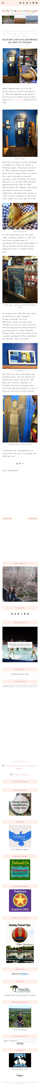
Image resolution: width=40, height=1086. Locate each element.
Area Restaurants (11, 31)
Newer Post (7, 518)
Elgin (16, 34)
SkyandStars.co (19, 1083)
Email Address (10, 1041)
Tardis (25, 36)
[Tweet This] (20, 464)
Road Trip (25, 34)
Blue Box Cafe (29, 31)
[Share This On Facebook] (17, 464)
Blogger (24, 761)
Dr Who (7, 34)
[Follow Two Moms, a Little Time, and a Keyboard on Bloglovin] (20, 975)
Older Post (33, 518)
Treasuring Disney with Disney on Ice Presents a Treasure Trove (20, 644)
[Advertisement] (20, 543)
